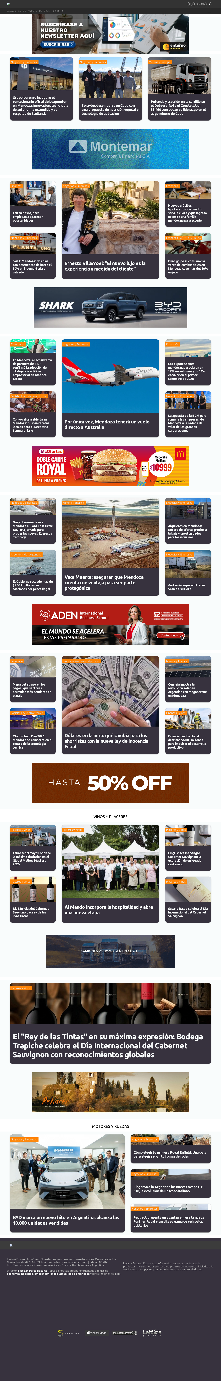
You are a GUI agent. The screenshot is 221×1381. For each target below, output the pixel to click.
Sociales (16, 396)
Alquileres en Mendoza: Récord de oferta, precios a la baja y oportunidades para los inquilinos (187, 531)
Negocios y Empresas (24, 62)
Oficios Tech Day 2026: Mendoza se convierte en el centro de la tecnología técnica (32, 741)
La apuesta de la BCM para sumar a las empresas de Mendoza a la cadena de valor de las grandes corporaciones (187, 423)
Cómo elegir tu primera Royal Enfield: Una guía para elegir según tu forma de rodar (169, 1154)
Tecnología (17, 344)
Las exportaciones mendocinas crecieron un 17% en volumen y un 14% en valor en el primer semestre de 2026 (186, 371)
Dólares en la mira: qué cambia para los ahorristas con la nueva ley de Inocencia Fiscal (106, 741)
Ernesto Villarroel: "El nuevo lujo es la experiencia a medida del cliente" (105, 266)
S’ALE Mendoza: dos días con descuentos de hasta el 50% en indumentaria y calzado (32, 266)
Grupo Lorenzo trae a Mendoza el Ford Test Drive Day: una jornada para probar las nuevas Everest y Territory (33, 529)
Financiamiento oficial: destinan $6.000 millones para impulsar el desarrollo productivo (187, 741)
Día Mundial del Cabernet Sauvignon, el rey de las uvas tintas (31, 912)
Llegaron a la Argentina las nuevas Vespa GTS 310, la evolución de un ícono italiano (168, 1189)
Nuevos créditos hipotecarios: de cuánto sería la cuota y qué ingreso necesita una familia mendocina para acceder (187, 213)
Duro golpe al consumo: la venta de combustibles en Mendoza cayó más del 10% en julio (188, 266)
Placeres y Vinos (20, 830)
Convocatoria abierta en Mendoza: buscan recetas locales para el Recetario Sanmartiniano (31, 424)
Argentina (17, 554)
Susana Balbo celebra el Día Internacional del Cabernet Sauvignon (188, 912)
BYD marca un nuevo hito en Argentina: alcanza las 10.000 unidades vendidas (66, 1220)
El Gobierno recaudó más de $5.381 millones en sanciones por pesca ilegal (33, 585)
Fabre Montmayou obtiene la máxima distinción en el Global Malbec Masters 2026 (32, 858)
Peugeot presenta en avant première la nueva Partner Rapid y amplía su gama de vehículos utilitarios (168, 1221)
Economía (172, 186)
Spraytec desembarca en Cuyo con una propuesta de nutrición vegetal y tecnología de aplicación (110, 110)
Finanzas (16, 186)
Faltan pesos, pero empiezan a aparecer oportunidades (28, 216)
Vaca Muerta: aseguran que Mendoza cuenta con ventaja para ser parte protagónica (104, 582)
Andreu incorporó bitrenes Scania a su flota (187, 587)
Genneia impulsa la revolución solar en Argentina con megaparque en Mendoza (187, 689)
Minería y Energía (159, 62)
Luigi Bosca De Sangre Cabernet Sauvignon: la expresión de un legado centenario (184, 858)
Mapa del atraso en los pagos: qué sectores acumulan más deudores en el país (32, 689)
